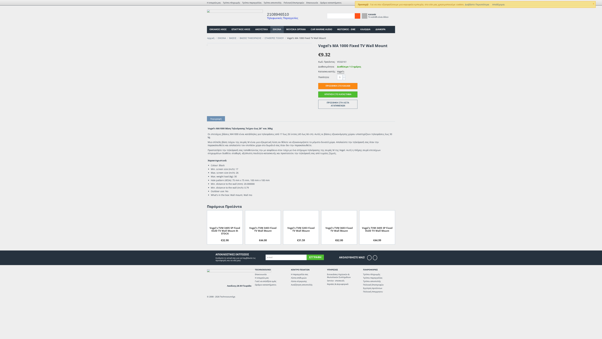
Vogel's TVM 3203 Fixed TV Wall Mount (301, 229)
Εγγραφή (315, 257)
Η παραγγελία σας (299, 274)
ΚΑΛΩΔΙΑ (365, 29)
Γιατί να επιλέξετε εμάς (265, 281)
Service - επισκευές (335, 280)
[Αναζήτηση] (357, 16)
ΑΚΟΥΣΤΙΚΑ (261, 29)
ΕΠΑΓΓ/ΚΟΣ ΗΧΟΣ (241, 29)
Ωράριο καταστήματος (330, 2)
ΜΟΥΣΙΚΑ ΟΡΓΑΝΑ (296, 29)
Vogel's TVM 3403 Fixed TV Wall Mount (263, 229)
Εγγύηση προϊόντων (372, 288)
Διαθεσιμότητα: (326, 66)
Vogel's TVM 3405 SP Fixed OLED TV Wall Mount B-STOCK (225, 230)
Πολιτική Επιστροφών (294, 2)
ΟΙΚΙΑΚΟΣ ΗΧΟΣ (218, 29)
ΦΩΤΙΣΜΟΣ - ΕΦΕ (346, 29)
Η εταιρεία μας (214, 2)
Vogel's (340, 71)
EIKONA (277, 29)
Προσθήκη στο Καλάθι (338, 86)
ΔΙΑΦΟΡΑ (380, 29)
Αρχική (210, 38)
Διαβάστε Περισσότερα (477, 4)
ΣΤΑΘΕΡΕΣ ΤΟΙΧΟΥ (274, 38)
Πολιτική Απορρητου (373, 291)
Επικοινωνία (312, 2)
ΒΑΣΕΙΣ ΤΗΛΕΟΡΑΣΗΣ (250, 38)
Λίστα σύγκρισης (299, 281)
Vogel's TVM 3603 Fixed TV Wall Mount (339, 229)
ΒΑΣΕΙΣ (232, 38)
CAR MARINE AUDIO (321, 29)
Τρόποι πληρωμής (231, 2)
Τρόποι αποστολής (272, 2)
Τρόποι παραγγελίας (251, 2)
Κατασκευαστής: (326, 71)
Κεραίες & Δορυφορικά (337, 284)
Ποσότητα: (323, 77)
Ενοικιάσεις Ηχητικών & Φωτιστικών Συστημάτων (339, 276)
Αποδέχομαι (498, 4)
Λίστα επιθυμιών (299, 277)
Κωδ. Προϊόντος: (326, 61)
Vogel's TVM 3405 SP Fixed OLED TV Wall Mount (377, 229)
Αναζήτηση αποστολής (301, 284)
